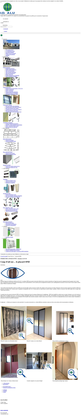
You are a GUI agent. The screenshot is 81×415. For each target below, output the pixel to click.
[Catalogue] (11, 236)
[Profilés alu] (11, 66)
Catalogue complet (9, 237)
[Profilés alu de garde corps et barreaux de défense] (11, 103)
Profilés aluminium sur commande (12, 75)
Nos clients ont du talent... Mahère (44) (13, 249)
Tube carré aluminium (10, 70)
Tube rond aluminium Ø (10, 73)
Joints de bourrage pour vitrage (12, 211)
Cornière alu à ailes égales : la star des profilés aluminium (17, 251)
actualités (5, 390)
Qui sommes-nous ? (9, 49)
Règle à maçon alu (9, 74)
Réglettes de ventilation (10, 182)
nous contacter (4, 410)
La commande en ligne (10, 51)
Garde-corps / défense (7, 105)
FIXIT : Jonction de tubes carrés (12, 126)
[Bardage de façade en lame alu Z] (11, 164)
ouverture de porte (6, 193)
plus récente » (6, 384)
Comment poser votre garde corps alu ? (13, 107)
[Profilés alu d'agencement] (11, 86)
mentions (7, 55)
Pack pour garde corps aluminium (12, 106)
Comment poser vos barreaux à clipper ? (14, 109)
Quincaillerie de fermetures (11, 224)
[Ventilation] (11, 178)
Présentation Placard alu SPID (12, 94)
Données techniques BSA (11, 154)
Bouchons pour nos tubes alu (11, 127)
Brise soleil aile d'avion (7, 152)
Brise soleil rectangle (7, 139)
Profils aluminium (6, 67)
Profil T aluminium (9, 90)
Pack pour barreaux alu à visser (12, 110)
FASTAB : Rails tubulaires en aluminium (14, 124)
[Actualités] (11, 247)
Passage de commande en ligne (9, 387)
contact (4, 392)
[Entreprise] (11, 48)
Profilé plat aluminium (10, 68)
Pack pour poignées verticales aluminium (14, 195)
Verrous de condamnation (11, 225)
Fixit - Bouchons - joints (8, 207)
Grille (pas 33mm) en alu (11, 180)
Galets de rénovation (10, 223)
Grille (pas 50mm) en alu (11, 181)
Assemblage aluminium (7, 122)
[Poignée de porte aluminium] (11, 192)
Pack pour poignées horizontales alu (13, 196)
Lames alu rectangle (10, 140)
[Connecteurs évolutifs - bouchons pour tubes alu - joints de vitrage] (11, 206)
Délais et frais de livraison (11, 53)
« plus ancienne (6, 383)
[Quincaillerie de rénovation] (11, 220)
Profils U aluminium (10, 89)
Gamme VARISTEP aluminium (12, 123)
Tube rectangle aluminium (11, 72)
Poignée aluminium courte (11, 194)
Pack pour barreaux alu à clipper (12, 108)
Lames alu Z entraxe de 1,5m (11, 167)
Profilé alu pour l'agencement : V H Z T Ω (14, 88)
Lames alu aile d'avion (10, 153)
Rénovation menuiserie (7, 221)
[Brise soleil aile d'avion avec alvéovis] (11, 150)
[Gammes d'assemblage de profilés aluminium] (11, 121)
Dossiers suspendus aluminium (12, 91)
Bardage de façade (6, 165)
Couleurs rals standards (10, 54)
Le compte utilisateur (10, 52)
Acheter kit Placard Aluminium (12, 93)
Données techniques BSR (11, 141)
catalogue (5, 389)
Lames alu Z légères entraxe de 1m (12, 166)
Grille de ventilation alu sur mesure (12, 250)
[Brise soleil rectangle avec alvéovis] (11, 137)
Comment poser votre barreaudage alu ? (13, 111)
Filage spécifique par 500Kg (11, 76)
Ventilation (5, 179)
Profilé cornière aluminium (11, 69)
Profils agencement (7, 87)
